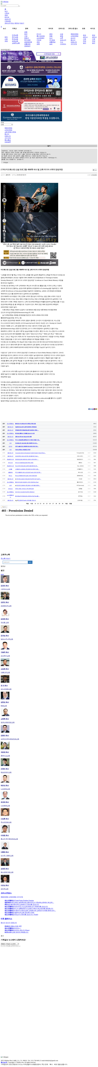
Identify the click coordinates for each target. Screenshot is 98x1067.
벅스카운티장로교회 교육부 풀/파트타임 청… (26, 466)
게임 (38, 42)
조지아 (10, 446)
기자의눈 (63, 44)
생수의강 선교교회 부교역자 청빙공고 (24, 492)
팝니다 (73, 40)
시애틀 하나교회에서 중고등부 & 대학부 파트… (27, 469)
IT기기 (39, 34)
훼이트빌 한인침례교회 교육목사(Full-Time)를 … (27, 496)
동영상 (17, 23)
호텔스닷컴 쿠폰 (13, 926)
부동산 (26, 38)
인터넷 (39, 40)
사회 (6, 39)
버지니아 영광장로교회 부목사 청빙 (24, 462)
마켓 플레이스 (6, 919)
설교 (84, 35)
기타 (10, 443)
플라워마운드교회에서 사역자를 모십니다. (22, 904)
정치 (6, 37)
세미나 (85, 37)
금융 (25, 32)
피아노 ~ (13, 928)
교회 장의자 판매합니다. (17, 932)
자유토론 (8, 142)
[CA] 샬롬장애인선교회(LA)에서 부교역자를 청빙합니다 (29, 908)
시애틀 (10, 469)
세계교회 (15, 41)
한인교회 (15, 37)
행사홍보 (8, 140)
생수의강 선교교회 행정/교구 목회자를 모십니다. (26, 906)
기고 (61, 42)
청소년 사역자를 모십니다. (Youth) (21, 914)
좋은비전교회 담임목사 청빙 (19, 912)
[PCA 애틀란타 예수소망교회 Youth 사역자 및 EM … (28, 472)
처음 (27, 503)
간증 (84, 39)
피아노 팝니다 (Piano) (17, 930)
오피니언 (8, 19)
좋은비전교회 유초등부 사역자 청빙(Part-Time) (27, 482)
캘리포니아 (10, 427)
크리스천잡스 (6, 893)
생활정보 (52, 42)
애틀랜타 (10, 472)
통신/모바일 (41, 36)
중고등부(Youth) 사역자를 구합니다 (27, 500)
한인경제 (27, 40)
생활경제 (27, 44)
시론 (61, 38)
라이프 (7, 17)
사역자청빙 (74, 36)
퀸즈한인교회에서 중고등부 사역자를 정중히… (28, 485)
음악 (50, 34)
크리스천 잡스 (9, 23)
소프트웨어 (40, 38)
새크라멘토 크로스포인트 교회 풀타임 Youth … (27, 456)
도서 (50, 38)
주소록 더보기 (5, 558)
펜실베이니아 (10, 459)
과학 (38, 44)
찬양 (84, 41)
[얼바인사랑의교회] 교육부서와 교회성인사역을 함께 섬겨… (30, 910)
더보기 (22, 23)
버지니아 (10, 462)
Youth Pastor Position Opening (19, 900)
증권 (25, 34)
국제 (6, 41)
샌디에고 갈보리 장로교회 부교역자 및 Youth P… (28, 479)
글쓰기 (4, 507)
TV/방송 (52, 40)
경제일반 (27, 46)
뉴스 (6, 11)
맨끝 (70, 503)
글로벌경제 (28, 42)
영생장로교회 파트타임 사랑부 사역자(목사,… (27, 459)
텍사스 (10, 475)
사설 (61, 34)
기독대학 (8, 21)
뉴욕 (10, 485)
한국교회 (15, 39)
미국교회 (15, 35)
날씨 (50, 44)
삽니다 (73, 38)
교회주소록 (16, 43)
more (2, 574)
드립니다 (74, 42)
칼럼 (61, 36)
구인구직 (74, 44)
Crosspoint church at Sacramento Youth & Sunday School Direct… (30, 453)
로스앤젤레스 (10, 423)
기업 (25, 36)
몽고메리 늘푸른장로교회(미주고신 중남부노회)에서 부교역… (29, 902)
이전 (31, 503)
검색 (30, 562)
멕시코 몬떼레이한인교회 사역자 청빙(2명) (26, 475)
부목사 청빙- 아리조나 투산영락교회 (24, 488)
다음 (66, 503)
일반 (84, 43)
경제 (6, 15)
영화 (50, 36)
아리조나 (10, 488)
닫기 (49, 146)
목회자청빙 (74, 34)
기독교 (7, 13)
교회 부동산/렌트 (10, 132)
